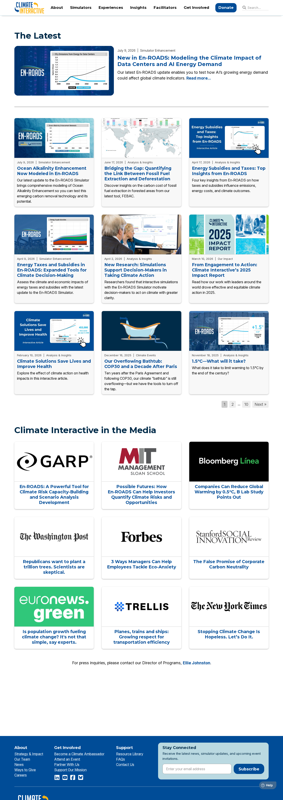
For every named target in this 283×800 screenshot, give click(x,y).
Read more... (198, 78)
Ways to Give (25, 770)
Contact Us (125, 764)
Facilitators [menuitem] (165, 7)
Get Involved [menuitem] (196, 7)
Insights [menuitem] (138, 7)
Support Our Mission (70, 770)
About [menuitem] (57, 7)
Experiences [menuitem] (111, 7)
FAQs (120, 759)
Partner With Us (66, 764)
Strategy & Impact (28, 754)
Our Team (22, 759)
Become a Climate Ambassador (79, 754)
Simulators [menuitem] (81, 7)
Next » (260, 404)
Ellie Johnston (196, 662)
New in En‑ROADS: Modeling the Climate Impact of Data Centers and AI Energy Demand (189, 61)
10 (246, 404)
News (19, 764)
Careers (20, 775)
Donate (225, 7)
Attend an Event (67, 759)
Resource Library (129, 754)
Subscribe (249, 769)
